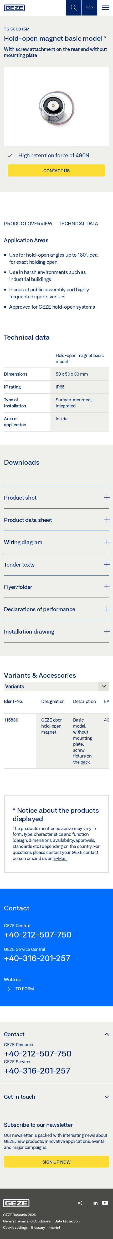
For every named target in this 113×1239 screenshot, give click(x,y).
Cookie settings (15, 1227)
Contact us (56, 170)
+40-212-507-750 (37, 934)
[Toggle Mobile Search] (73, 7)
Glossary (38, 1227)
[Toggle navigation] (105, 7)
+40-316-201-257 (37, 958)
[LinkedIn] (95, 1203)
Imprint (54, 1227)
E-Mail (60, 858)
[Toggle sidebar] (89, 7)
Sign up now (56, 1161)
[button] (80, 1203)
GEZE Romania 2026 (19, 1215)
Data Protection (67, 1221)
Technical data (78, 223)
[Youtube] (105, 1203)
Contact (14, 1034)
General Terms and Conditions (27, 1221)
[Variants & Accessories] (56, 688)
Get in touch (19, 1096)
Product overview (28, 223)
